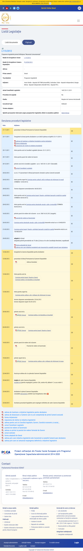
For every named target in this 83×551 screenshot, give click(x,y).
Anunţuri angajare (40, 542)
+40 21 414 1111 (11, 492)
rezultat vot (17, 382)
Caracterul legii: (8, 104)
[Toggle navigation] (78, 21)
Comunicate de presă (10, 514)
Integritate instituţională (65, 534)
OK (50, 3)
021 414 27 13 (47, 484)
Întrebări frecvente (9, 546)
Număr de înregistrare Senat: (12, 58)
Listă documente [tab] (11, 42)
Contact (32, 546)
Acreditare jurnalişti (10, 511)
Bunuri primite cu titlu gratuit (66, 526)
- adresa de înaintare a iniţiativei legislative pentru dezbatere (25, 412)
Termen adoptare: (8, 108)
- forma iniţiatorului (10, 417)
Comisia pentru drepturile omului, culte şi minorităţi (41, 204)
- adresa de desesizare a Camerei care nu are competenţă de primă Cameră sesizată (33, 415)
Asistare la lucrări (36, 521)
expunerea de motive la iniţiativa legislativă (29, 146)
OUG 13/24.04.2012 (74, 1)
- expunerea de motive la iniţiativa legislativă (19, 420)
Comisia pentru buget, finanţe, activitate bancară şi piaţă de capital (46, 195)
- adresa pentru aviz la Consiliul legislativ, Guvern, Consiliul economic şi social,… (31, 423)
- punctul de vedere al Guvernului (15, 428)
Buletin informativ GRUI (11, 525)
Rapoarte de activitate (37, 524)
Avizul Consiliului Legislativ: (11, 90)
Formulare (61, 529)
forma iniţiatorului (21, 143)
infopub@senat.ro (28, 498)
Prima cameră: (7, 73)
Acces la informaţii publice (39, 514)
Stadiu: (5, 99)
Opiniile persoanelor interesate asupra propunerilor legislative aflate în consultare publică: (31, 113)
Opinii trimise (65, 113)
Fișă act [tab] (29, 42)
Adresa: (5, 69)
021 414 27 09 (27, 487)
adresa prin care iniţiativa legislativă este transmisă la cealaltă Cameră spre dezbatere (42, 247)
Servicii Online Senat (48, 8)
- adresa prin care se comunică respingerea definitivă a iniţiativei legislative (30, 441)
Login (76, 542)
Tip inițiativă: (7, 78)
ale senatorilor (62, 511)
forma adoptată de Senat (23, 245)
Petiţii (33, 511)
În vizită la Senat (54, 542)
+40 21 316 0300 (11, 494)
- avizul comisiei (9, 433)
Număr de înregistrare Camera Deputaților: (12, 63)
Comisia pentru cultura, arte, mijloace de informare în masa (33, 295)
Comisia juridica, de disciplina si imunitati (27, 280)
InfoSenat (7, 522)
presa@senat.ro (48, 493)
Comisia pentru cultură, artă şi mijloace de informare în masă (45, 179)
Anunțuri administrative (11, 542)
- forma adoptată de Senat (12, 435)
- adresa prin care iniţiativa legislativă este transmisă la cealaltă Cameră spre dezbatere (34, 438)
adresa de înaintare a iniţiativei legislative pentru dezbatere (34, 141)
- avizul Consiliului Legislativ (13, 425)
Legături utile (23, 546)
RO (79, 8)
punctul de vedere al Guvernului (25, 218)
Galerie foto (7, 516)
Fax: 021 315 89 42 (28, 491)
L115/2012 (7, 51)
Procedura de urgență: (9, 95)
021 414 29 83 (27, 489)
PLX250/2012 (28, 62)
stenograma (24, 394)
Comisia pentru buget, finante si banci (26, 277)
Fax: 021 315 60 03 (48, 486)
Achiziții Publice (26, 542)
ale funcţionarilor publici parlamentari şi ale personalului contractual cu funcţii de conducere (67, 516)
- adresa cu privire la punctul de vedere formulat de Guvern (24, 430)
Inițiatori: (6, 82)
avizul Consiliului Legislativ (24, 168)
